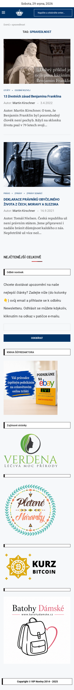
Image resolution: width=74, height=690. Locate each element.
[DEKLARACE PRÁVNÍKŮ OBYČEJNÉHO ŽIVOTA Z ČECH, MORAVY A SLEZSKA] (37, 164)
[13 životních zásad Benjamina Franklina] (37, 61)
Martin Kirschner (24, 103)
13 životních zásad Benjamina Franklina (32, 96)
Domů (7, 24)
